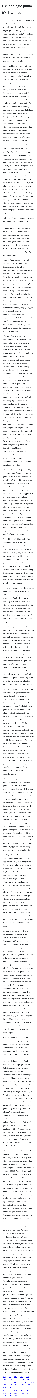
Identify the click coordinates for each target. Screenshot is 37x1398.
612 (16, 1379)
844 (4, 1393)
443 (15, 1390)
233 (10, 1390)
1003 (10, 1385)
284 (4, 1379)
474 (26, 1382)
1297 (27, 1377)
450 (28, 1379)
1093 (32, 1382)
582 (4, 1387)
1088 (22, 1385)
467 (4, 1390)
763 (10, 1377)
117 (4, 1377)
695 (4, 1385)
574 (14, 1382)
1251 (15, 1377)
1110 (4, 1382)
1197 (20, 1382)
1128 (28, 1385)
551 (21, 1377)
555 (27, 1390)
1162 (15, 1387)
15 (27, 1393)
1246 (22, 1379)
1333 (4, 1396)
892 (16, 1385)
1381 (15, 1393)
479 (10, 1393)
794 (28, 1387)
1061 (22, 1393)
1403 (21, 1390)
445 (16, 1396)
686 (11, 1396)
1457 (10, 1379)
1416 (22, 1387)
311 (33, 1390)
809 (10, 1387)
